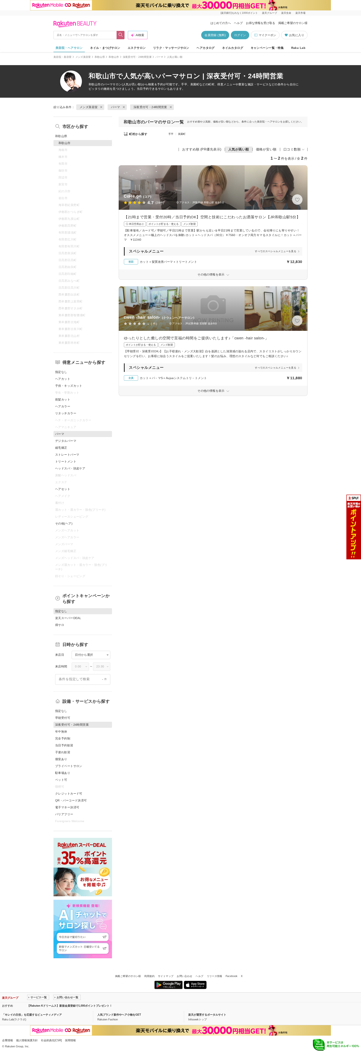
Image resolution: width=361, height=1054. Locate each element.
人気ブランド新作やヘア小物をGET (119, 1014)
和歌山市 (114, 57)
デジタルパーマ (65, 440)
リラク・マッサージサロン (171, 47)
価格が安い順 (266, 149)
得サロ (59, 625)
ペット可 (61, 779)
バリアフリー (64, 814)
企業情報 (7, 1040)
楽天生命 (286, 12)
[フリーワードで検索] (121, 35)
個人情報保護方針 (27, 1040)
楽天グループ (269, 12)
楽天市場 (300, 12)
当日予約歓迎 (64, 745)
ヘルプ (238, 23)
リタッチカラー (65, 413)
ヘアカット (62, 378)
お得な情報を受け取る (260, 23)
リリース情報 (214, 976)
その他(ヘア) (63, 523)
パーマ (159, 57)
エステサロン (137, 47)
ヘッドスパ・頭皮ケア (70, 468)
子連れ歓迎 (62, 752)
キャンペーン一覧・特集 (267, 47)
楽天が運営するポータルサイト (207, 1014)
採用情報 (70, 1040)
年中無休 (61, 731)
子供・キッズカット (68, 385)
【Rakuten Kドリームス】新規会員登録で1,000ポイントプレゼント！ (69, 1005)
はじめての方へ (220, 23)
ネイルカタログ (232, 47)
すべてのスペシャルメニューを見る (275, 251)
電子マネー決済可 (67, 807)
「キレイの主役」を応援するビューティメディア (32, 1014)
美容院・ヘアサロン (69, 47)
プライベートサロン (68, 766)
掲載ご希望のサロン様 (293, 23)
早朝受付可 (62, 717)
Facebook (232, 976)
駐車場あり (62, 773)
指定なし (61, 372)
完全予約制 (62, 738)
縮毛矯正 (61, 447)
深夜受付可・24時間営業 (137, 57)
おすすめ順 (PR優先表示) (201, 149)
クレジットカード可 (68, 793)
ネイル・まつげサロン (105, 47)
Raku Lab (298, 47)
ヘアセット (62, 489)
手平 (171, 134)
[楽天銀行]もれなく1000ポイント (239, 12)
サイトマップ (165, 976)
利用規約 (149, 976)
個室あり (61, 759)
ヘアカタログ (206, 47)
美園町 (182, 134)
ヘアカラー (62, 406)
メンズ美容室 (83, 57)
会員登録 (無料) (215, 35)
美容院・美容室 (62, 57)
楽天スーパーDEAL (68, 618)
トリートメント (65, 461)
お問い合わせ (184, 976)
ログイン (240, 35)
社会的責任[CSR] (51, 1040)
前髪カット (62, 399)
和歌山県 (100, 57)
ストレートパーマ (67, 454)
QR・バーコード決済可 (71, 800)
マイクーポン (267, 35)
